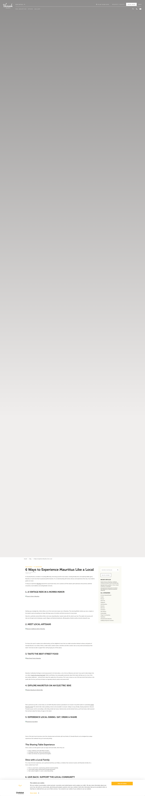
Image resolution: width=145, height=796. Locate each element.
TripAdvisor (103, 616)
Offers (30, 9)
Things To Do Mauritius (105, 615)
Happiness (103, 602)
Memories (103, 607)
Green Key (103, 600)
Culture (28, 566)
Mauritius (39, 583)
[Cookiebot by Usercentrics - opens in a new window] (20, 793)
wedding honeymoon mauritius (107, 620)
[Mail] (140, 9)
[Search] (132, 9)
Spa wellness (103, 611)
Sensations (103, 609)
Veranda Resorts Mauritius (106, 618)
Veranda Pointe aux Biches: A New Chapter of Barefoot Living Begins (110, 585)
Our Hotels (19, 4)
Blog (30, 558)
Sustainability (103, 613)
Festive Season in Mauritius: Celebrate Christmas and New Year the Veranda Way (109, 582)
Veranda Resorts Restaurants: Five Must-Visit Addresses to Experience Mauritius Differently (109, 589)
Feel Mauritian (20, 9)
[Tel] (136, 9)
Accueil (25, 558)
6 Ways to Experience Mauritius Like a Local (43, 558)
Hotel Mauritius (104, 604)
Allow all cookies (122, 783)
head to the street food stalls (38, 675)
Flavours (38, 566)
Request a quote (118, 4)
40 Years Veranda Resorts (106, 595)
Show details (33, 793)
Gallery (37, 9)
